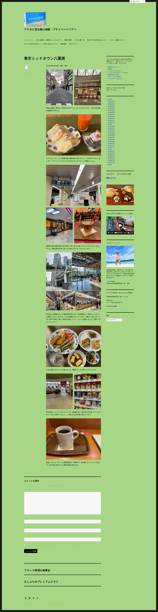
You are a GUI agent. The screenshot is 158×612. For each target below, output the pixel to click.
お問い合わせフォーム (50, 44)
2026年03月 (111, 155)
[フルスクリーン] (132, 233)
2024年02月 (111, 103)
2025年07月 (111, 137)
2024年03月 (111, 105)
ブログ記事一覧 (79, 40)
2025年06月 (111, 136)
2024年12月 (111, 122)
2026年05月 (111, 159)
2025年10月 (111, 143)
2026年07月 (111, 162)
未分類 (26, 75)
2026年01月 (111, 151)
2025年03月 (111, 130)
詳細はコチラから (111, 178)
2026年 (110, 149)
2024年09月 (111, 116)
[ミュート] (129, 233)
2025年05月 (111, 134)
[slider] (119, 232)
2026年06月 (111, 161)
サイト (26, 536)
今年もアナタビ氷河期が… (115, 76)
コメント (27, 490)
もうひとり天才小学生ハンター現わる (118, 73)
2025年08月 (111, 139)
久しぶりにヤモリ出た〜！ (115, 71)
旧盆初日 (110, 69)
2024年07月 (111, 112)
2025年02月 (111, 128)
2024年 (110, 99)
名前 (26, 518)
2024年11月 (111, 120)
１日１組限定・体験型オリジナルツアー (48, 40)
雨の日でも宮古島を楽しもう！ (97, 40)
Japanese (112, 320)
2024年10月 (111, 118)
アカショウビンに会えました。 (116, 78)
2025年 (110, 124)
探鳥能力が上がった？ (114, 67)
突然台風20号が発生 (113, 74)
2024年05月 (111, 109)
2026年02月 (111, 153)
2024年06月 (111, 110)
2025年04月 (111, 132)
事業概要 (63, 44)
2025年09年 (111, 141)
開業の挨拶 (68, 40)
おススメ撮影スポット (117, 40)
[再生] (109, 233)
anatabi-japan (28, 70)
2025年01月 (111, 126)
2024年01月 (111, 101)
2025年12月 (111, 147)
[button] (120, 225)
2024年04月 (111, 107)
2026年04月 (111, 157)
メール (26, 527)
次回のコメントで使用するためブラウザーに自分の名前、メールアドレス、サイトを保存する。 (52, 545)
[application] (120, 225)
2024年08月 (111, 114)
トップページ (28, 40)
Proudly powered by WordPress (59, 604)
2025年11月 (111, 145)
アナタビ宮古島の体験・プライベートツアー (50, 29)
